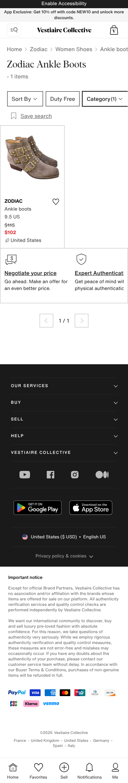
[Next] (81, 320)
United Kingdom (45, 740)
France (20, 740)
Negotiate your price (30, 273)
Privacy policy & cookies (60, 556)
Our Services (29, 386)
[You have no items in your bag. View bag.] (114, 30)
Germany (101, 740)
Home (14, 49)
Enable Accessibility (63, 3)
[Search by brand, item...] (14, 30)
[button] (114, 30)
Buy (16, 402)
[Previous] (46, 320)
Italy (71, 745)
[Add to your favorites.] (56, 202)
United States (76, 740)
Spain (58, 745)
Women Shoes (73, 49)
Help (17, 436)
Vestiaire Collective (41, 453)
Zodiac (38, 49)
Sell (17, 419)
